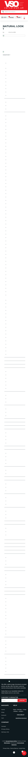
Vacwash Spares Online (11, 741)
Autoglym (10, 136)
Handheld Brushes (13, 453)
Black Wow (10, 159)
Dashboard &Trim (12, 487)
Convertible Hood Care (12, 406)
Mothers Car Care (12, 261)
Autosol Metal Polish (14, 149)
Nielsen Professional (13, 271)
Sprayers (7, 555)
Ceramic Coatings (10, 366)
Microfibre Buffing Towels (15, 511)
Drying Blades (11, 602)
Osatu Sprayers (12, 278)
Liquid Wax (10, 641)
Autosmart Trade (12, 578)
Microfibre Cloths (10, 509)
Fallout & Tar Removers (12, 447)
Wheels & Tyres (9, 655)
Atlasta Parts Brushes (14, 126)
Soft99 (9, 324)
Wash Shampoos (12, 634)
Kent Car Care (11, 220)
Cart (2, 718)
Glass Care (7, 468)
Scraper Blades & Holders (15, 92)
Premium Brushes (12, 456)
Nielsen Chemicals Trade (14, 581)
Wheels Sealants (12, 671)
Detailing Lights (12, 71)
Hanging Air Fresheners (14, 102)
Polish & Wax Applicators (15, 85)
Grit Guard (10, 203)
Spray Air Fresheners (13, 109)
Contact (3, 726)
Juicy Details (11, 217)
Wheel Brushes (11, 668)
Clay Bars (10, 395)
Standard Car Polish (13, 531)
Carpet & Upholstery (13, 484)
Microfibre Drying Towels (15, 514)
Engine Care (10, 433)
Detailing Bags (9, 427)
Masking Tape (11, 82)
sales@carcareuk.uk (21, 718)
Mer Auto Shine (11, 258)
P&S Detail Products (13, 281)
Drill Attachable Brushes (15, 78)
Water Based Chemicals (14, 564)
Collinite (9, 180)
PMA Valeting (11, 285)
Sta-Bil (9, 334)
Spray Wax (10, 651)
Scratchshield (11, 310)
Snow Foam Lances (13, 612)
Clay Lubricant (11, 398)
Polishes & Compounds (11, 526)
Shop (2, 712)
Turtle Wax (10, 341)
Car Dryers (8, 359)
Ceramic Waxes (11, 388)
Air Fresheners (9, 100)
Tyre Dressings (11, 661)
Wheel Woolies (11, 351)
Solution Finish (11, 327)
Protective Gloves (10, 548)
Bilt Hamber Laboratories (15, 156)
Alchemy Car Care (12, 119)
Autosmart (10, 143)
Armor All (10, 122)
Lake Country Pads (13, 231)
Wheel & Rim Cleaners (13, 664)
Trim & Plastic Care (13, 443)
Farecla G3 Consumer (13, 193)
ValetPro (9, 344)
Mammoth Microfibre (13, 241)
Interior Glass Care (13, 473)
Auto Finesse (11, 132)
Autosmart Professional (15, 146)
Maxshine (9, 247)
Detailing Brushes (12, 68)
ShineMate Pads (11, 314)
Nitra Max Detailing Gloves (15, 274)
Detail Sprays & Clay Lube (12, 424)
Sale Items (7, 552)
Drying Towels (11, 605)
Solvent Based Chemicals (15, 561)
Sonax (8, 330)
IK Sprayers (10, 210)
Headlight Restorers (13, 436)
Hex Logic (10, 207)
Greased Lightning (12, 200)
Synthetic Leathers (13, 624)
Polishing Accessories (11, 541)
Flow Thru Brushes (10, 451)
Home (3, 709)
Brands (6, 113)
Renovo (9, 307)
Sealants (9, 647)
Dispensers (10, 75)
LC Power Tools (12, 234)
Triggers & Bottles (13, 95)
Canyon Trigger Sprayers (15, 166)
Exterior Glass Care (13, 470)
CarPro (9, 170)
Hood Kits (10, 412)
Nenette (9, 264)
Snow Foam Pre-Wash (13, 615)
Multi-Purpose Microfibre (15, 518)
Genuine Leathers (12, 608)
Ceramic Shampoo (12, 375)
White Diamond (11, 354)
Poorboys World (12, 288)
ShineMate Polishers (13, 317)
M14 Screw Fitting (12, 501)
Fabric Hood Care (12, 409)
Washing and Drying (11, 596)
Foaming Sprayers (12, 557)
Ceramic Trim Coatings (14, 385)
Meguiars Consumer (13, 251)
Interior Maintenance (11, 482)
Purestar (10, 300)
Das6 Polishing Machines (14, 183)
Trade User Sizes (9, 572)
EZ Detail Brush (12, 190)
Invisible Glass (11, 214)
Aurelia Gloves (11, 129)
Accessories (8, 61)
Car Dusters (8, 362)
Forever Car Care (12, 197)
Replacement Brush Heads (15, 460)
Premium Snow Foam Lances (15, 291)
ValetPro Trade (12, 584)
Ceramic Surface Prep (14, 381)
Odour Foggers (12, 105)
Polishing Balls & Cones (14, 88)
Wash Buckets (11, 627)
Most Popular (8, 522)
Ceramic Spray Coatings (14, 378)
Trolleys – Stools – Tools (12, 589)
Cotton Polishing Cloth (12, 420)
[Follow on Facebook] (14, 752)
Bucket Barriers (12, 598)
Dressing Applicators (14, 658)
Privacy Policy (5, 729)
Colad (9, 176)
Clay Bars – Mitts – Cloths (12, 393)
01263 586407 (20, 714)
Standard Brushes (13, 463)
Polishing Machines (10, 545)
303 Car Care (10, 116)
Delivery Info (5, 732)
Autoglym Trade (12, 574)
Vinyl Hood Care (12, 415)
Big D (8, 153)
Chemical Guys (11, 173)
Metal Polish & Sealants (14, 439)
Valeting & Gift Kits (10, 593)
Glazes (6, 478)
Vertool (9, 347)
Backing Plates (11, 497)
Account (3, 715)
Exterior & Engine (10, 430)
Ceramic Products (10, 369)
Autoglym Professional (14, 139)
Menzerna (10, 254)
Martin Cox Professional (15, 244)
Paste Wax (10, 644)
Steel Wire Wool (9, 569)
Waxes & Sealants (10, 639)
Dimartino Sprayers (13, 187)
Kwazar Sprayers (12, 227)
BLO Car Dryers (11, 163)
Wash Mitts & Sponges (14, 630)
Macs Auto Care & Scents (14, 237)
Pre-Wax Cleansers (13, 528)
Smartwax (10, 320)
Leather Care (11, 490)
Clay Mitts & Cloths (13, 402)
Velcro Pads (11, 504)
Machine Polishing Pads (12, 495)
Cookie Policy (22, 748)
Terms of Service (14, 748)
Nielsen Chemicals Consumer (16, 268)
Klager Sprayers (12, 224)
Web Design (7, 742)
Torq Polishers (11, 337)
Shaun (6, 32)
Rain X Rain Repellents (14, 303)
